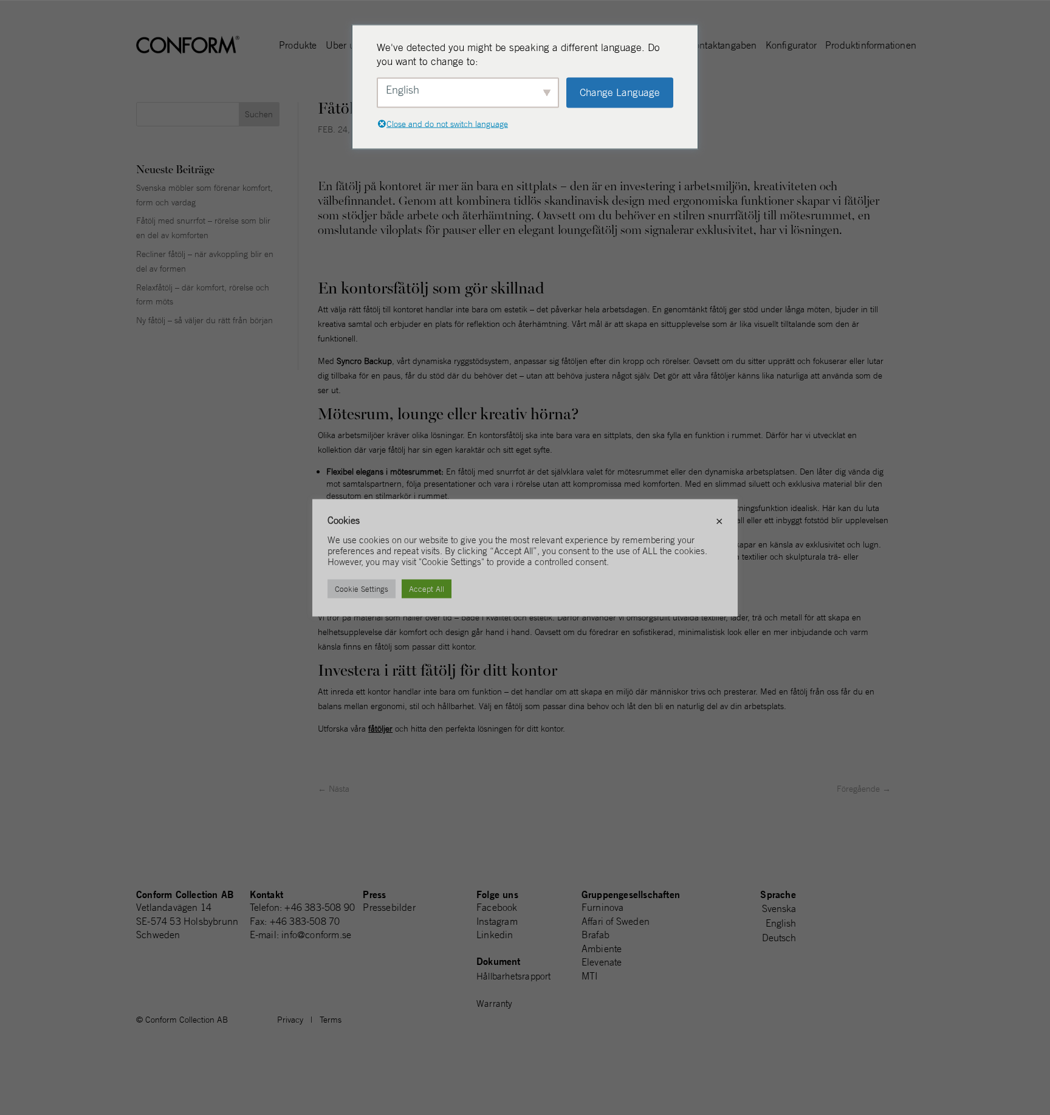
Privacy (290, 1019)
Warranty (494, 1003)
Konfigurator (791, 46)
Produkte (298, 46)
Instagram (497, 921)
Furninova (603, 907)
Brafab (595, 934)
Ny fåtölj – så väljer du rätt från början (204, 320)
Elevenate (602, 962)
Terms (330, 1019)
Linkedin (494, 934)
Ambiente (602, 948)
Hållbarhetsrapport (513, 976)
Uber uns (345, 46)
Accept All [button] (426, 588)
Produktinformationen (870, 46)
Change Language (620, 92)
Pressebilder (389, 907)
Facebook (497, 907)
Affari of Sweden (616, 921)
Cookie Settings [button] (361, 588)
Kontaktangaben (722, 46)
